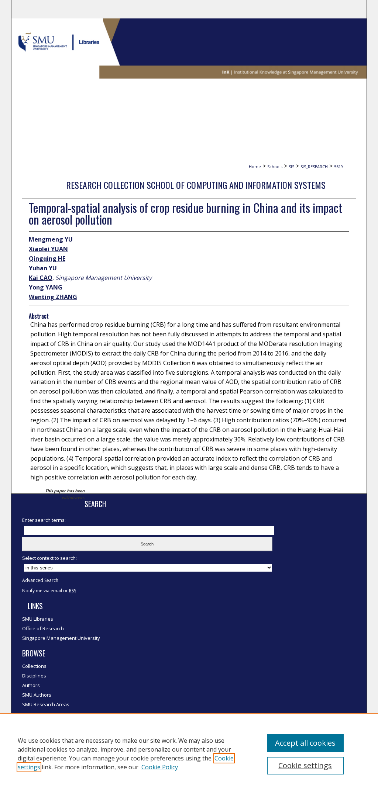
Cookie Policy (159, 767)
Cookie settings (305, 765)
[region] (189, 753)
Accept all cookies (305, 743)
